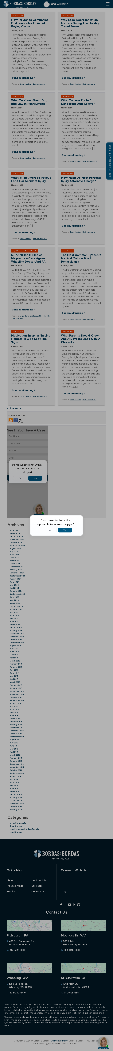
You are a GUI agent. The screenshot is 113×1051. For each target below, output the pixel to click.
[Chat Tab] (56, 525)
